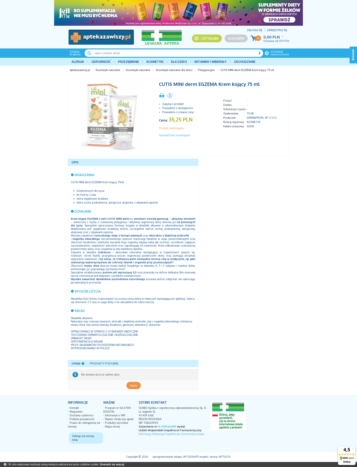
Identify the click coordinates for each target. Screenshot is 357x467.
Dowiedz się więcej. (112, 464)
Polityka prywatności (82, 419)
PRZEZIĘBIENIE (128, 62)
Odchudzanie (244, 62)
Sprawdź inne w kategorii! (174, 135)
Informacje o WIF (115, 415)
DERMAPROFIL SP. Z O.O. (262, 117)
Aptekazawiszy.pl (80, 70)
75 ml (250, 113)
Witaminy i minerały (210, 62)
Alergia (78, 62)
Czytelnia (209, 38)
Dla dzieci (179, 62)
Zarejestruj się (277, 30)
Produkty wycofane (116, 422)
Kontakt (74, 407)
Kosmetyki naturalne (108, 70)
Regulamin (76, 411)
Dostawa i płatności (82, 415)
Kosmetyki (155, 62)
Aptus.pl (225, 456)
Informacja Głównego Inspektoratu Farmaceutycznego (171, 434)
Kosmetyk (253, 122)
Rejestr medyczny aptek (119, 419)
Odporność (101, 62)
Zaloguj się (254, 30)
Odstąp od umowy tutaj (83, 437)
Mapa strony (112, 426)
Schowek (236, 38)
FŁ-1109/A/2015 (167, 426)
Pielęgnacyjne (206, 70)
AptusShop (191, 456)
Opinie (133, 385)
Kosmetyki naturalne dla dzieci (174, 70)
